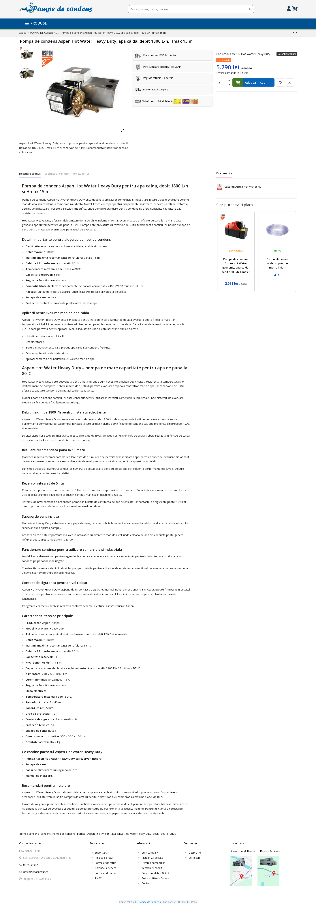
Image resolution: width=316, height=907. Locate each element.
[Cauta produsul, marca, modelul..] (250, 9)
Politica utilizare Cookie (155, 878)
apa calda (117, 833)
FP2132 (171, 833)
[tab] (80, 174)
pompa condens (29, 833)
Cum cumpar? (150, 852)
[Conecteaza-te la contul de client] (288, 9)
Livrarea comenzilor (153, 863)
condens (46, 833)
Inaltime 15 (103, 833)
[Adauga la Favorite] (280, 82)
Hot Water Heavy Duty (137, 833)
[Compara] (290, 82)
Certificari (194, 857)
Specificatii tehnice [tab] (56, 173)
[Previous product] (294, 32)
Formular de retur (105, 863)
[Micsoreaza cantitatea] (229, 85)
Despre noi (195, 852)
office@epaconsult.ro (35, 872)
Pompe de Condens (150, 902)
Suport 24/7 (102, 852)
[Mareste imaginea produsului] (82, 91)
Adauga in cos (255, 83)
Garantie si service (105, 868)
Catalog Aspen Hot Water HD (243, 186)
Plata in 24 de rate (152, 857)
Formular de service (106, 873)
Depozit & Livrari (270, 851)
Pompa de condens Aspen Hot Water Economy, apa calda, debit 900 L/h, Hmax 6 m (235, 267)
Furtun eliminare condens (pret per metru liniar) (277, 263)
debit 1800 (159, 833)
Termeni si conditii (152, 868)
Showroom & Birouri (243, 851)
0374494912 (30, 865)
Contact (146, 883)
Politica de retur (104, 857)
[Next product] (296, 32)
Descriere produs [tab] (30, 173)
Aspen (91, 833)
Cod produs (223, 54)
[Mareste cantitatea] (229, 80)
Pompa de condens (63, 833)
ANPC (98, 878)
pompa (81, 833)
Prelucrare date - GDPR (155, 873)
